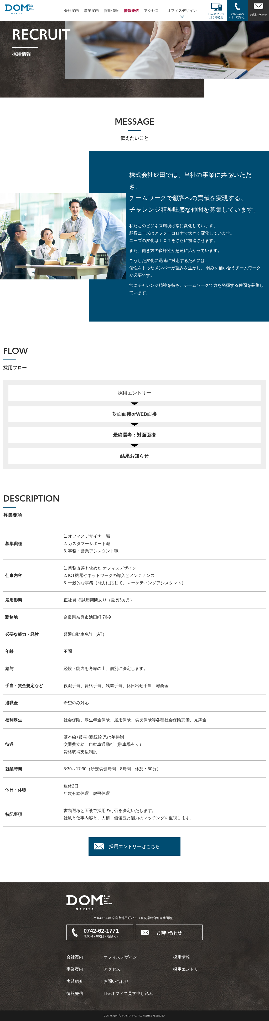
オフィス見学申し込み (128, 993)
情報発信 (131, 10)
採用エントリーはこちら (134, 846)
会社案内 (71, 10)
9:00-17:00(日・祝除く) (237, 15)
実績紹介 (74, 981)
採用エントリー (188, 969)
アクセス (151, 10)
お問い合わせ (258, 14)
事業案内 (91, 10)
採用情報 (111, 10)
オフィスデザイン (120, 957)
